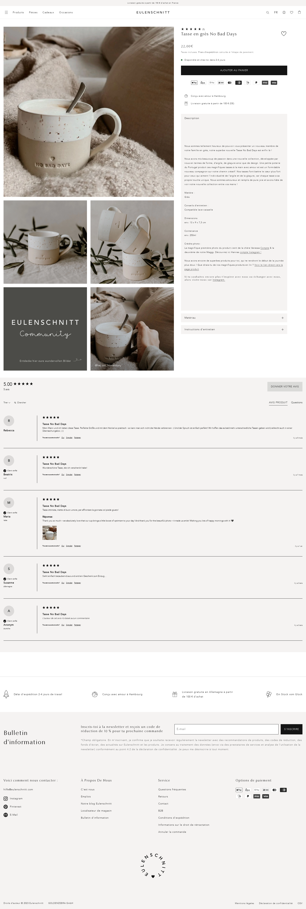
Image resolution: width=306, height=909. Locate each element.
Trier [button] (6, 402)
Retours (163, 796)
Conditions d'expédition (173, 817)
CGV (300, 903)
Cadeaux (48, 12)
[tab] (278, 403)
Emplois (86, 796)
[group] (22, 384)
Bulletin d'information (95, 817)
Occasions (66, 12)
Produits (18, 12)
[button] (268, 12)
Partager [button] (77, 438)
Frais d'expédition (208, 52)
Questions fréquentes (172, 789)
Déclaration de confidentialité (276, 903)
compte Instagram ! (250, 252)
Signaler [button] (69, 438)
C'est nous (88, 789)
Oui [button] (62, 438)
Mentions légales (244, 903)
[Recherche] (268, 12)
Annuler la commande (172, 831)
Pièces (33, 12)
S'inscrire (291, 729)
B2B (160, 810)
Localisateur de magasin (96, 810)
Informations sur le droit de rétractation (183, 824)
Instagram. (219, 279)
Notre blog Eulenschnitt (96, 803)
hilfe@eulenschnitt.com (18, 789)
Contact (163, 803)
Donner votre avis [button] (285, 386)
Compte (264, 248)
